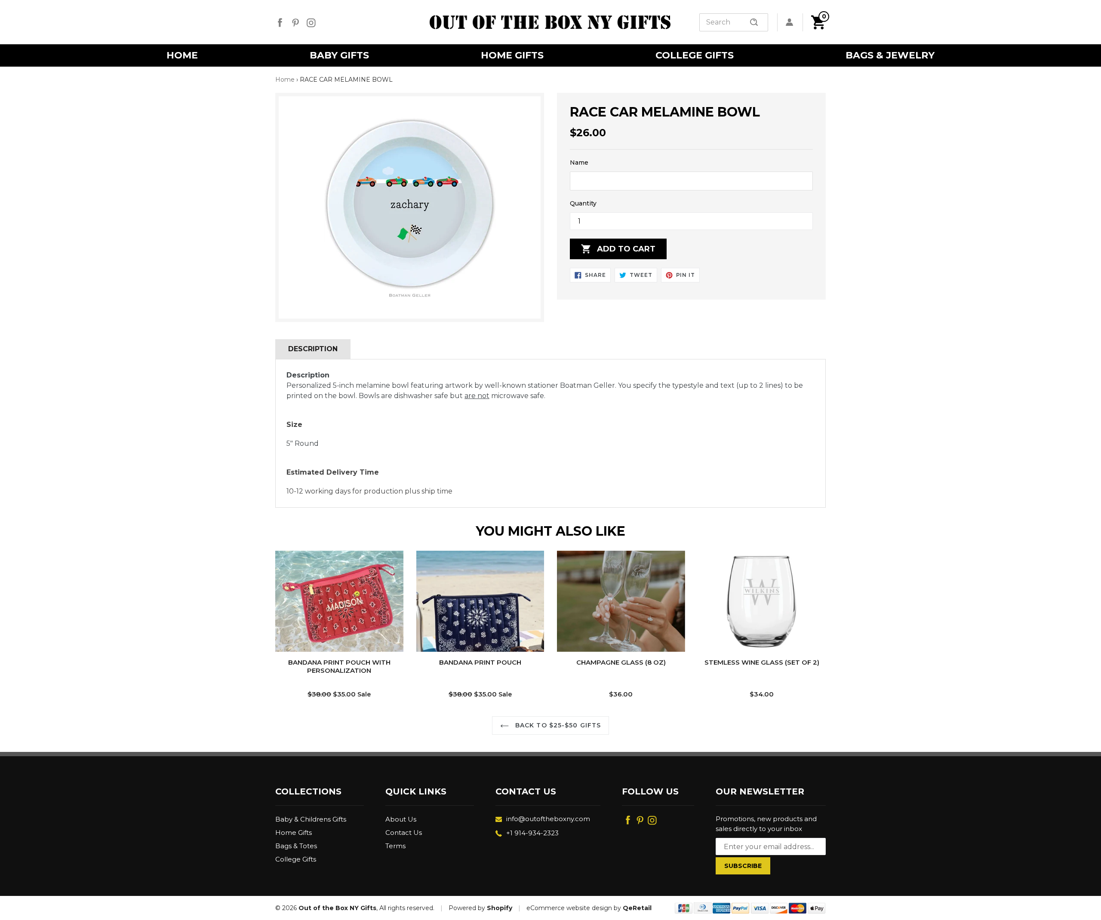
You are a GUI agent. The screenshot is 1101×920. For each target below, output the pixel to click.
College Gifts (295, 859)
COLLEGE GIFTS (694, 55)
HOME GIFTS (512, 55)
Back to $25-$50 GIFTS (557, 725)
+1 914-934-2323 (532, 833)
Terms (395, 846)
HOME (182, 55)
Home (285, 79)
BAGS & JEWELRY (890, 55)
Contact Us (403, 832)
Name (579, 162)
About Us (400, 819)
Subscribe (743, 866)
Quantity (583, 203)
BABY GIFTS (339, 55)
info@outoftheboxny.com (548, 819)
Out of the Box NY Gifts (337, 908)
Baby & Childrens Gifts (310, 819)
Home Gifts (293, 832)
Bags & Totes (296, 846)
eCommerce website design (569, 908)
